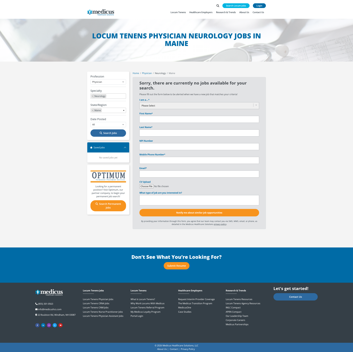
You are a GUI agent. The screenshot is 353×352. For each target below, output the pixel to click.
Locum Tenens (138, 290)
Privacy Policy (188, 349)
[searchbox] (108, 96)
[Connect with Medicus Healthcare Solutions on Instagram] (49, 325)
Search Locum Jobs (236, 5)
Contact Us (295, 296)
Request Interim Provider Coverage (196, 299)
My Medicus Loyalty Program (146, 311)
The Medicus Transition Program (195, 303)
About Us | (163, 349)
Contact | (175, 349)
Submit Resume (176, 265)
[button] (178, 12)
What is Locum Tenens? (143, 299)
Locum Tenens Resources (239, 299)
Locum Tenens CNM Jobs (96, 307)
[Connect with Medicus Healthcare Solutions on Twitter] (55, 325)
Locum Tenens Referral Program (147, 307)
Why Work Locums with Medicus (148, 303)
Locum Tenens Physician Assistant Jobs (103, 315)
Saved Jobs (99, 147)
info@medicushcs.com (49, 309)
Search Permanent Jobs (110, 205)
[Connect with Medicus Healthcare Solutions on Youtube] (60, 325)
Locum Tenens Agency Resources (243, 303)
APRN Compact (233, 311)
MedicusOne (184, 307)
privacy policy (220, 224)
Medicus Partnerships (237, 324)
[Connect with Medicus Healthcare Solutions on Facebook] (37, 325)
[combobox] (108, 96)
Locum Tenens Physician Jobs (98, 299)
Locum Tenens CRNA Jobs (96, 303)
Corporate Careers (235, 320)
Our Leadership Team (237, 315)
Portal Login (137, 315)
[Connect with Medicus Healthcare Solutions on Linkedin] (43, 325)
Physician (147, 73)
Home (136, 73)
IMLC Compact (233, 307)
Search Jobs (110, 133)
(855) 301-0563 (45, 303)
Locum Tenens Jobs (93, 290)
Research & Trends (236, 290)
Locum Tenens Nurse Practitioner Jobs (103, 311)
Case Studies (184, 311)
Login (259, 5)
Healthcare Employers (190, 290)
